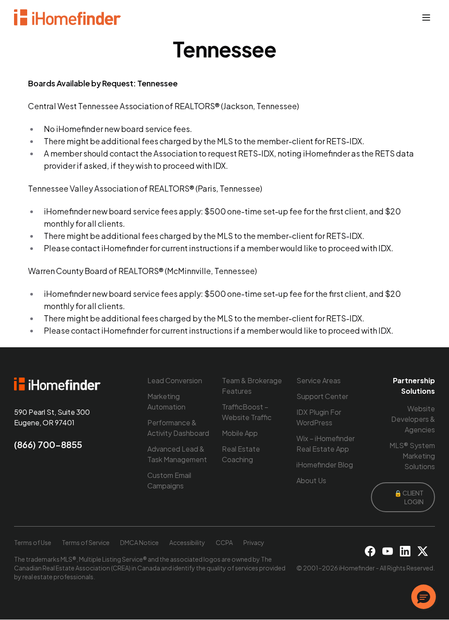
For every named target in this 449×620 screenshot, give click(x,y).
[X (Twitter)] (422, 551)
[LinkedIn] (405, 551)
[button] (423, 596)
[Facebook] (370, 551)
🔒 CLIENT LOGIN (409, 497)
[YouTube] (387, 551)
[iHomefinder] (68, 18)
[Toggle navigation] (426, 17)
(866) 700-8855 (48, 444)
